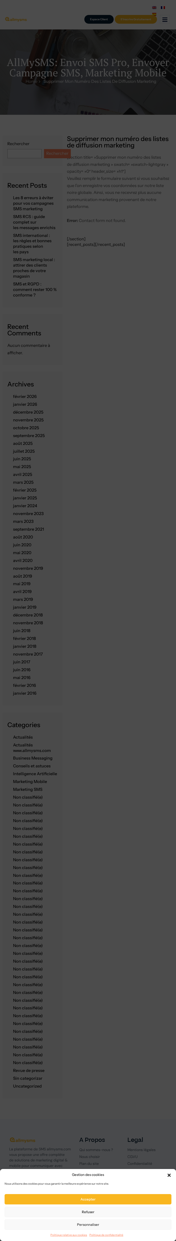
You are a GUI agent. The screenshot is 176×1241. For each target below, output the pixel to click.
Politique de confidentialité (106, 1235)
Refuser (88, 1212)
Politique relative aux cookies (68, 1235)
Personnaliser (88, 1224)
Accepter (88, 1199)
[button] (169, 1174)
